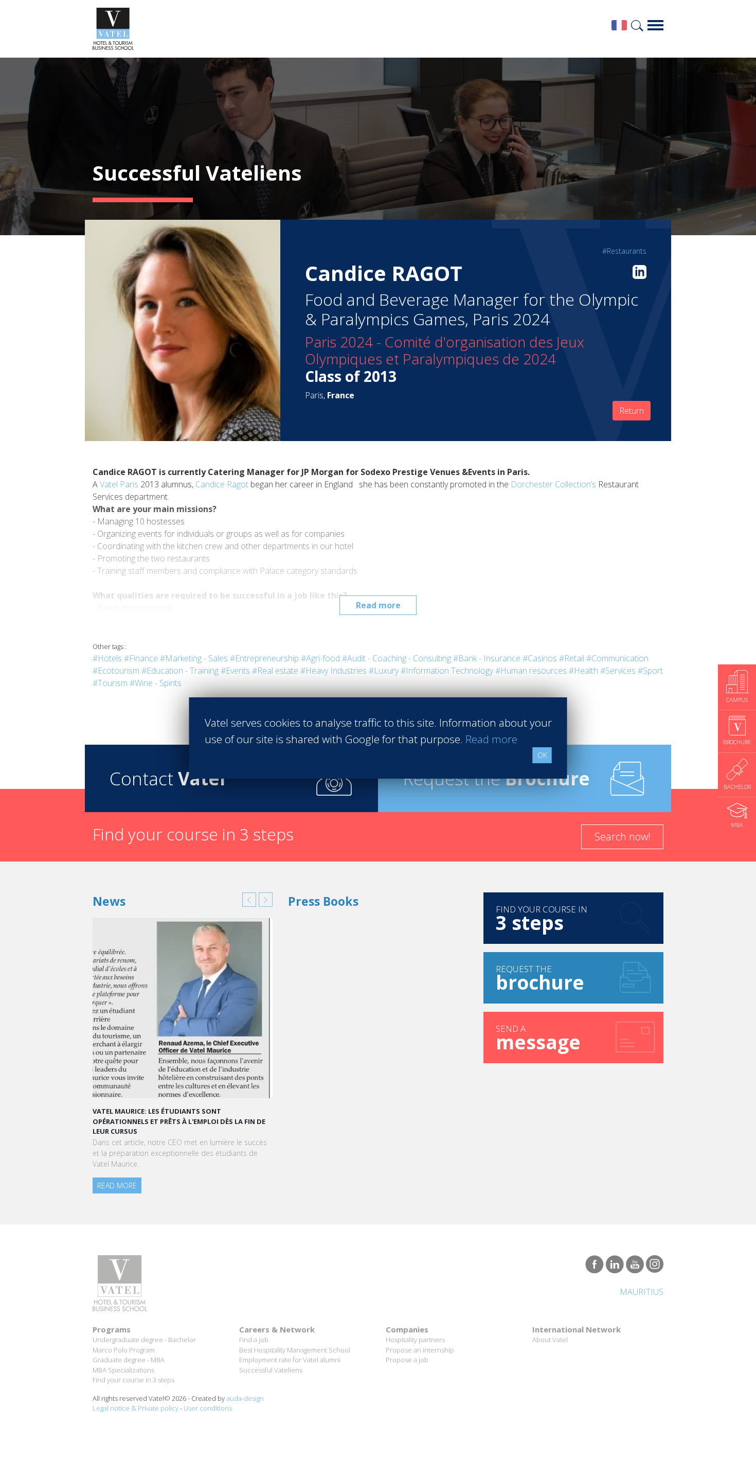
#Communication (617, 658)
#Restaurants (624, 251)
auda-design (245, 1398)
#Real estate (275, 670)
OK (542, 755)
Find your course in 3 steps (133, 1379)
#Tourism (110, 683)
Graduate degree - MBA (129, 1359)
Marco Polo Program (124, 1350)
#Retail (571, 658)
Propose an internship (420, 1350)
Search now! (623, 837)
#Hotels (107, 658)
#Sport (650, 670)
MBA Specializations (123, 1370)
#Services (618, 670)
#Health (583, 670)
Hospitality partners (415, 1339)
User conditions (208, 1408)
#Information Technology (447, 670)
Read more (378, 605)
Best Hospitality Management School (294, 1350)
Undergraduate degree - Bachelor (144, 1339)
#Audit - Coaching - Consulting (396, 658)
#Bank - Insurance (486, 658)
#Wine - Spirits (156, 683)
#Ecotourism (116, 670)
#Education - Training (180, 670)
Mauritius (641, 1291)
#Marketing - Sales (194, 658)
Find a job (253, 1339)
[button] (249, 899)
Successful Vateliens (270, 1370)
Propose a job (407, 1359)
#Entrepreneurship (264, 658)
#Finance (141, 658)
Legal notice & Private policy (135, 1408)
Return (631, 410)
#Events (235, 670)
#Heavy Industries (333, 670)
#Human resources (531, 670)
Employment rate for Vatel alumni (289, 1359)
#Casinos (540, 658)
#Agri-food (320, 658)
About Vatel (550, 1339)
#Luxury (384, 670)
